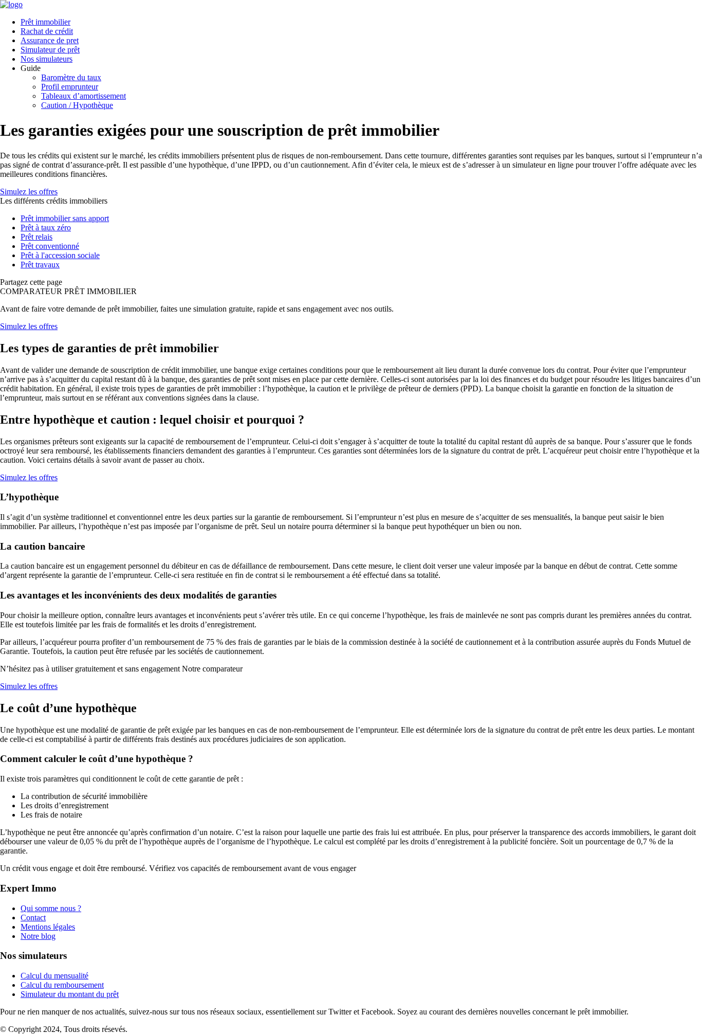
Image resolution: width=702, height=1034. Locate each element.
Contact (33, 917)
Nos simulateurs (46, 59)
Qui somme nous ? (51, 908)
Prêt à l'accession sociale (60, 255)
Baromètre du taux (71, 77)
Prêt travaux (40, 264)
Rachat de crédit (47, 31)
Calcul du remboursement (62, 985)
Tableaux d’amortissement (83, 96)
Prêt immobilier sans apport (65, 218)
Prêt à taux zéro (46, 227)
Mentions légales (48, 926)
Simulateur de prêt (50, 49)
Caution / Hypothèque (77, 105)
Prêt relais (36, 236)
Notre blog (38, 936)
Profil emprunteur (69, 86)
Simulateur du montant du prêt (70, 994)
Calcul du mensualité (54, 975)
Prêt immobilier (45, 21)
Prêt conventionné (50, 246)
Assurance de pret (50, 40)
